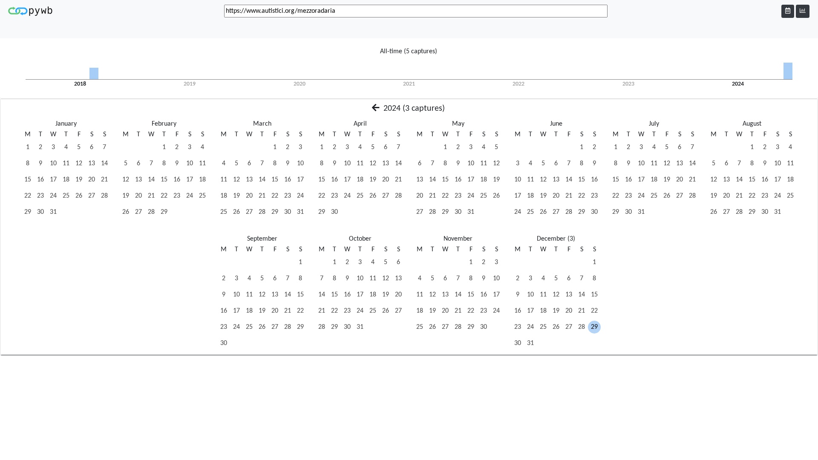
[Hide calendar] (787, 11)
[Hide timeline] (802, 11)
